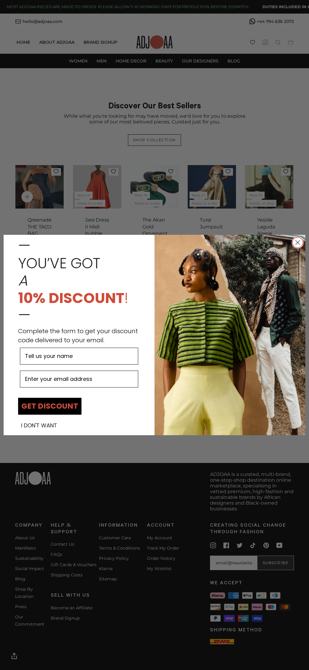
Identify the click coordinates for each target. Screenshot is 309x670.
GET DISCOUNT (49, 406)
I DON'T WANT (39, 425)
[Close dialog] (297, 242)
